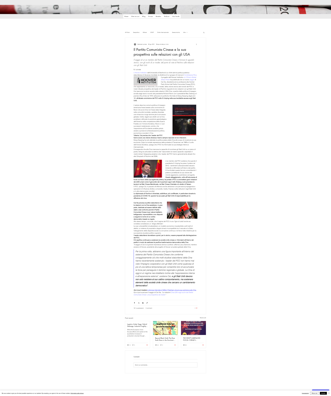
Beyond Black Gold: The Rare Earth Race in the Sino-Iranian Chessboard (165, 339)
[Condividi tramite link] (147, 303)
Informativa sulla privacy (77, 393)
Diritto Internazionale (163, 32)
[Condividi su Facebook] (134, 303)
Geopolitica (136, 32)
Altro (184, 32)
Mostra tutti (203, 318)
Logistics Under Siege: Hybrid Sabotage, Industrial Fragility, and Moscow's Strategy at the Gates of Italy (137, 325)
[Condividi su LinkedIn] (143, 303)
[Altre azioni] (196, 44)
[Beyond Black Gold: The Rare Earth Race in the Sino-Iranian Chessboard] (165, 328)
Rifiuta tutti (314, 393)
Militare (145, 32)
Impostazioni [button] (305, 393)
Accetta (323, 393)
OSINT (152, 32)
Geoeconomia (176, 32)
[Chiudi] (329, 393)
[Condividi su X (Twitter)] (138, 303)
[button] (204, 32)
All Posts (127, 32)
